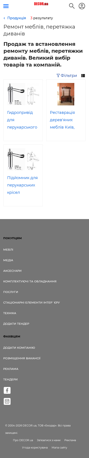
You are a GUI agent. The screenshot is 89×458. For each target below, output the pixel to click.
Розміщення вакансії (21, 358)
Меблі (8, 249)
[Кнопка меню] (6, 6)
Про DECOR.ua (23, 440)
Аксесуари (12, 270)
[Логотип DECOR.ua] (41, 4)
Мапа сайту (59, 447)
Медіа (8, 260)
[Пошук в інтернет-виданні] (72, 6)
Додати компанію (19, 347)
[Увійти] (82, 6)
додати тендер (16, 323)
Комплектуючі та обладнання (30, 281)
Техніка (9, 313)
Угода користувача (35, 447)
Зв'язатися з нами (48, 440)
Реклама (10, 369)
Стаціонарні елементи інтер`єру (31, 302)
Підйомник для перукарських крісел (22, 185)
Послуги (10, 292)
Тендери (10, 379)
